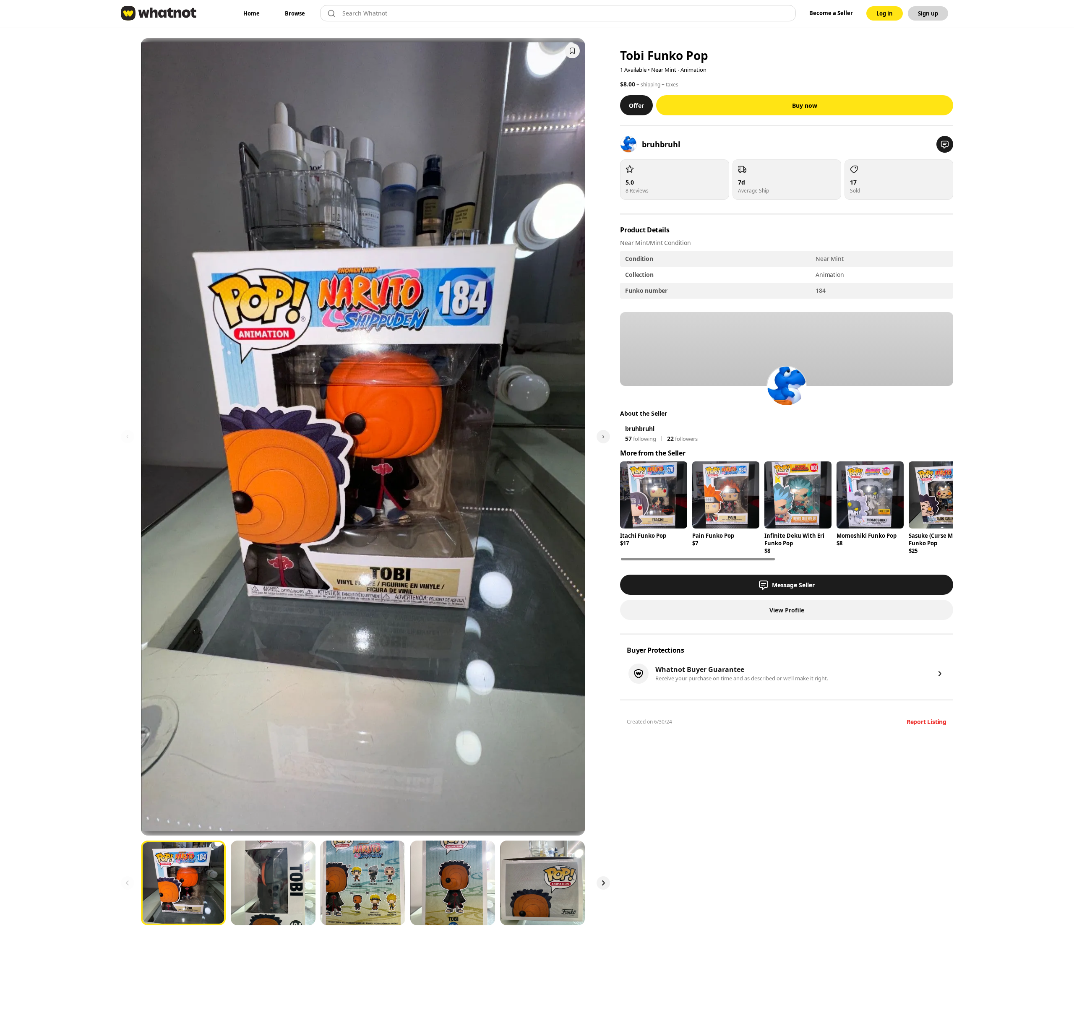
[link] (251, 13)
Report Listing (926, 722)
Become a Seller (831, 13)
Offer (636, 105)
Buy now (804, 105)
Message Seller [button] (793, 585)
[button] (944, 144)
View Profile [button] (786, 610)
